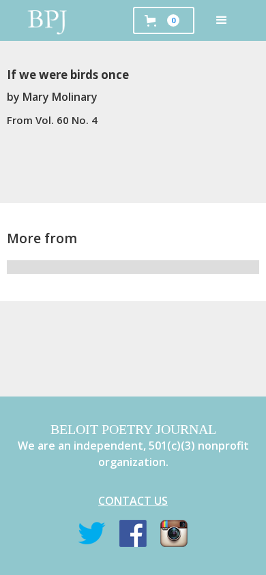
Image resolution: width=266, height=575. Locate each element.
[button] (221, 20)
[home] (48, 20)
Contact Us (133, 500)
